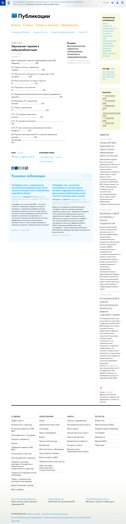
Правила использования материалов (63, 32)
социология (112, 53)
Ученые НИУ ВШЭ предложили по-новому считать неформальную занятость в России (109, 149)
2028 (112, 69)
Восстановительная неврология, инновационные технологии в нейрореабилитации (77, 51)
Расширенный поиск (40, 32)
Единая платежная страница (22, 485)
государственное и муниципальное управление (109, 30)
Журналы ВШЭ (101, 441)
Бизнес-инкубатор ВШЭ (48, 457)
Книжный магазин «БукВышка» (107, 429)
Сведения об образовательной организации (23, 474)
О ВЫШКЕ (16, 416)
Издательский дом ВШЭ (104, 424)
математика (106, 48)
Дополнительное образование (51, 449)
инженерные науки (109, 41)
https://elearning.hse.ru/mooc (98, 499)
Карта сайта (15, 521)
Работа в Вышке (17, 489)
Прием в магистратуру (48, 441)
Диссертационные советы (77, 433)
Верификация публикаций (21, 32)
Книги (16, 25)
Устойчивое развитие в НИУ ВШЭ (22, 430)
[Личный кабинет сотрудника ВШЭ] (117, 3)
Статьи (28, 25)
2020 (108, 77)
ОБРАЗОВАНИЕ (46, 416)
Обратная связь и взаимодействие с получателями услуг (47, 467)
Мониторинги (72, 429)
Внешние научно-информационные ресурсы (77, 450)
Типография (99, 433)
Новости (104, 134)
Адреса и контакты (33, 514)
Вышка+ (42, 437)
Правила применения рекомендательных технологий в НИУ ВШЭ (67, 517)
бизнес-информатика (107, 24)
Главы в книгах (47, 25)
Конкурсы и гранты (74, 445)
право (104, 53)
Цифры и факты (17, 420)
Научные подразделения (77, 420)
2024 (104, 74)
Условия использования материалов (55, 514)
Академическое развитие (77, 441)
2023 (108, 74)
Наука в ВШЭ (83, 32)
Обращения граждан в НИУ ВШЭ (22, 448)
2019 (112, 77)
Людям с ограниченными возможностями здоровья (21, 480)
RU (104, 3)
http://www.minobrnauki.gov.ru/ (23, 499)
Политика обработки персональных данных (26, 517)
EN (107, 3)
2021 (104, 77)
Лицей (41, 420)
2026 (108, 72)
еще (103, 79)
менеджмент (107, 51)
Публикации (34, 16)
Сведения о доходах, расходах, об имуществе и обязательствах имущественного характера (22, 465)
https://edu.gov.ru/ (56, 499)
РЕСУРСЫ (99, 416)
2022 (112, 74)
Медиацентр (100, 437)
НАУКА (70, 416)
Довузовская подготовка (49, 424)
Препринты (69, 25)
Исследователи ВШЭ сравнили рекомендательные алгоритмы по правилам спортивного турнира (110, 306)
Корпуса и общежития (20, 439)
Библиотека (99, 420)
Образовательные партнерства (51, 461)
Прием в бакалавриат (47, 433)
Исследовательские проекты (79, 424)
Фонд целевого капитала (21, 453)
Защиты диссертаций (75, 437)
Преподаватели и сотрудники (23, 435)
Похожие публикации (28, 176)
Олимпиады (43, 429)
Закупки (14, 443)
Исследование (111, 365)
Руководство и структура (21, 424)
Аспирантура (44, 445)
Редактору (117, 513)
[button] (38, 180)
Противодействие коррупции (23, 458)
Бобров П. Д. (38, 197)
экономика (106, 56)
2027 (104, 72)
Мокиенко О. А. (17, 197)
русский (20, 153)
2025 (112, 72)
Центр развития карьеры (49, 453)
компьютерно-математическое (108, 44)
